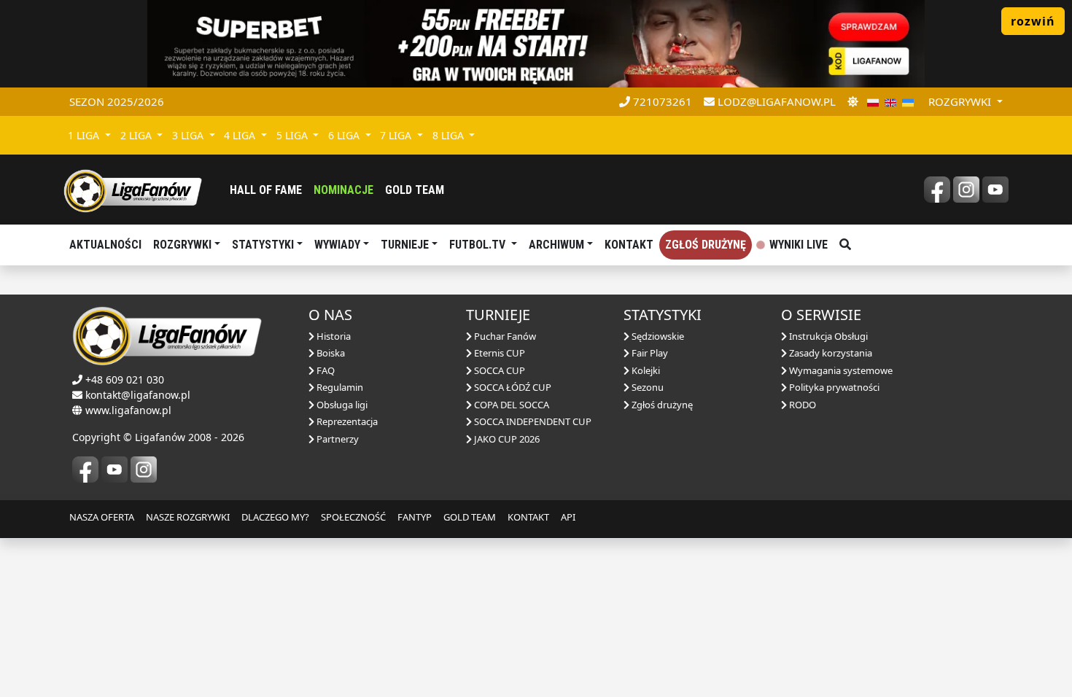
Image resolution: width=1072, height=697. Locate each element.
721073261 (661, 101)
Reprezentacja (346, 421)
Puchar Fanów (504, 336)
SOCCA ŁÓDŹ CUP (511, 387)
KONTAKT (528, 516)
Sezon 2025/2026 (116, 101)
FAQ (324, 370)
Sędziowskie (656, 336)
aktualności (105, 245)
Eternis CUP (498, 352)
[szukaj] (845, 245)
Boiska (329, 352)
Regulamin (338, 387)
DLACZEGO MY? (275, 516)
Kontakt (629, 245)
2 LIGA (137, 135)
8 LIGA (449, 135)
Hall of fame (266, 190)
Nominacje (343, 190)
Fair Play (648, 352)
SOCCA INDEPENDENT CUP (531, 421)
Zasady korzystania (829, 352)
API (568, 516)
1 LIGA (85, 135)
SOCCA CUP (498, 370)
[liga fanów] (132, 190)
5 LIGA (293, 135)
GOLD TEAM (469, 516)
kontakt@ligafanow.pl (137, 395)
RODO (801, 404)
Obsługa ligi (341, 404)
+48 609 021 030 (124, 379)
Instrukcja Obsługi (827, 336)
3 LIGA (189, 135)
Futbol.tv (478, 245)
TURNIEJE (405, 245)
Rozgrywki (182, 245)
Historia (332, 336)
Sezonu (646, 387)
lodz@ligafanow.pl (775, 101)
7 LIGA (397, 135)
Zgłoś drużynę (705, 245)
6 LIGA (345, 135)
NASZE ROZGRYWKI (188, 516)
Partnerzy (336, 438)
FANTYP (414, 516)
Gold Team (414, 190)
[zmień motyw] (853, 101)
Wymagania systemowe (840, 370)
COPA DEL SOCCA (510, 404)
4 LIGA (241, 135)
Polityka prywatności (833, 387)
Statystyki (263, 245)
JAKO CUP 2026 (506, 438)
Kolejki (644, 370)
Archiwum (556, 245)
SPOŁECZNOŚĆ (353, 516)
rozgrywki (961, 101)
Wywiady (337, 245)
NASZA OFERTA (101, 516)
